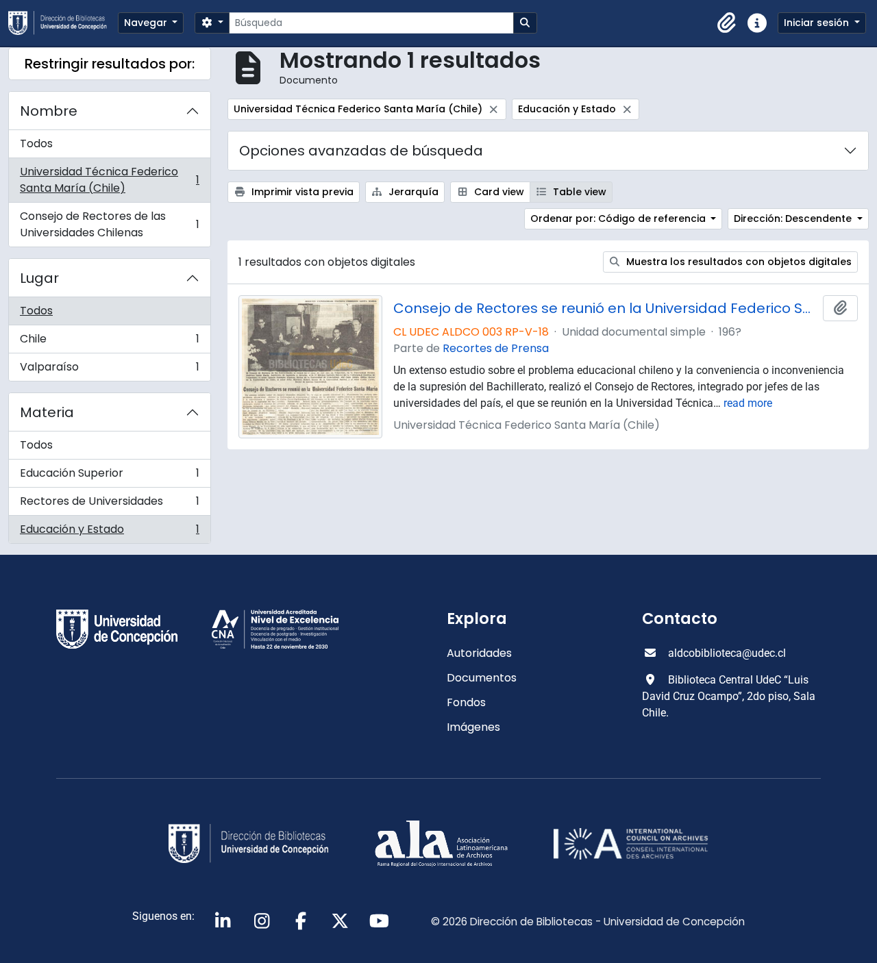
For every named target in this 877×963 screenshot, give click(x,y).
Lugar (39, 278)
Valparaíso (109, 370)
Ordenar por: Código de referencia (619, 218)
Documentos (482, 678)
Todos (36, 143)
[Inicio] (63, 22)
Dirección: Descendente (794, 218)
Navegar (147, 22)
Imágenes (473, 727)
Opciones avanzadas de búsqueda (361, 150)
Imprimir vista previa (301, 192)
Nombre (48, 111)
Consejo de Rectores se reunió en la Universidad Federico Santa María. (605, 308)
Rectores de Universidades (109, 504)
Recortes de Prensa (496, 348)
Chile (109, 342)
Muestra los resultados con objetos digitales (737, 261)
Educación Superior (109, 476)
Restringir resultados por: (110, 63)
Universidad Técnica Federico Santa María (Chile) (109, 180)
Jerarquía (412, 192)
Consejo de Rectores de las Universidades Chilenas (109, 224)
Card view (497, 192)
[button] (727, 23)
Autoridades (479, 653)
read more (748, 403)
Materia (47, 412)
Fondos (466, 702)
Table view (578, 192)
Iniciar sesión (818, 22)
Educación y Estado (109, 532)
